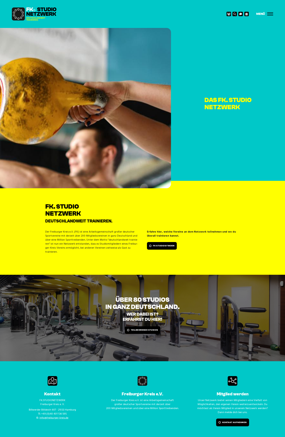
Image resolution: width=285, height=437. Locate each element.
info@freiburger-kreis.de (53, 418)
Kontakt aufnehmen (234, 422)
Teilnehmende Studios (144, 330)
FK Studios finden (164, 246)
